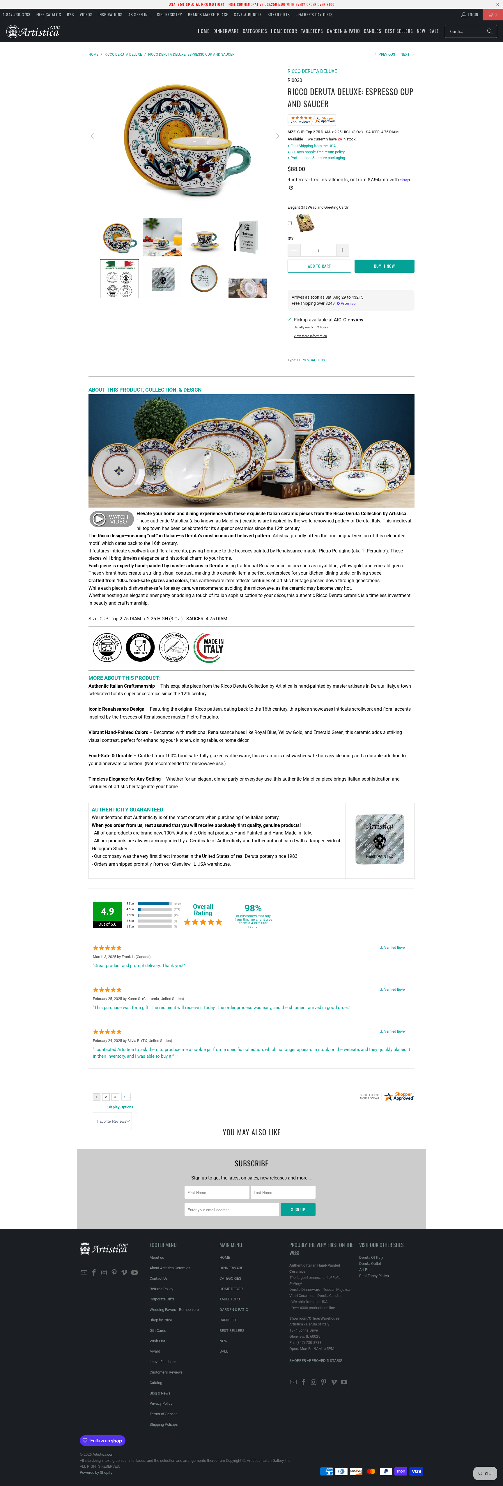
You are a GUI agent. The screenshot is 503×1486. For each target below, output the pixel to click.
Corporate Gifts (162, 1299)
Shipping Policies (164, 1424)
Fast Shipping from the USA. (312, 146)
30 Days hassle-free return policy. (316, 152)
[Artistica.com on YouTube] (134, 1273)
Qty (290, 238)
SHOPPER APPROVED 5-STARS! (315, 1360)
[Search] (490, 31)
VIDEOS (86, 14)
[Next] (277, 136)
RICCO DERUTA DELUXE (312, 71)
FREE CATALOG (48, 14)
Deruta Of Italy (371, 1257)
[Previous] (93, 136)
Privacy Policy (161, 1403)
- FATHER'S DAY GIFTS (314, 14)
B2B (70, 14)
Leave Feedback (163, 1362)
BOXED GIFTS (279, 14)
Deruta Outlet (370, 1263)
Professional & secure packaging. (317, 158)
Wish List (157, 1341)
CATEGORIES (230, 1278)
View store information (310, 336)
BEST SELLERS (232, 1330)
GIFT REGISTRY (169, 14)
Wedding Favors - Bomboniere (174, 1309)
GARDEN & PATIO (233, 1309)
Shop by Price (161, 1320)
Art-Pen (365, 1269)
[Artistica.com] (33, 31)
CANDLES (227, 1320)
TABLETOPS (229, 1299)
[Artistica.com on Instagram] (104, 1273)
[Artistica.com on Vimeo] (124, 1273)
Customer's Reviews (166, 1372)
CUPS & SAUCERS (311, 360)
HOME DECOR (231, 1289)
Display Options (120, 1107)
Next (405, 54)
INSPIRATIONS (110, 14)
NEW (223, 1341)
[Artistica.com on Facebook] (94, 1273)
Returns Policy (161, 1289)
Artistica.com (103, 1454)
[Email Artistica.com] (84, 1273)
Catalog (156, 1383)
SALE (223, 1351)
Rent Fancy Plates (374, 1276)
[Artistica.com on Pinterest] (114, 1273)
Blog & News (160, 1393)
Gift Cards (158, 1330)
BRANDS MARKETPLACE (208, 14)
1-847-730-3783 (17, 14)
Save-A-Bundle (248, 14)
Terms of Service (164, 1414)
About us (157, 1257)
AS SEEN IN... (139, 14)
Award (155, 1351)
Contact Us (159, 1278)
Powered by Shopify (96, 1472)
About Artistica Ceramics (170, 1268)
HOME (224, 1257)
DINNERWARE (231, 1268)
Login (473, 14)
